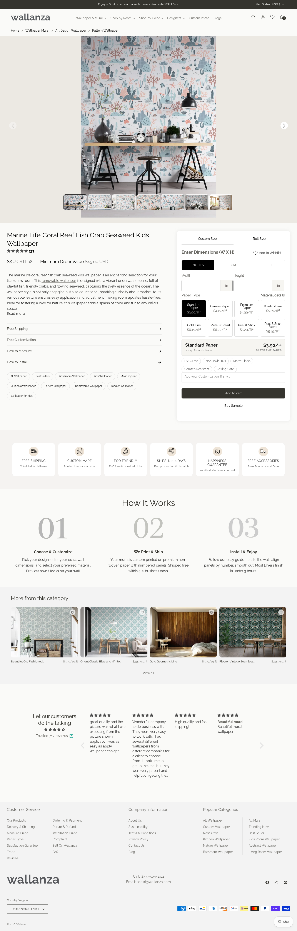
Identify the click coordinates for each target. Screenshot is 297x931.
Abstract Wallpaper (263, 845)
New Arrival (211, 833)
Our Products (16, 820)
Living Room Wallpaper (265, 852)
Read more (16, 313)
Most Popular (129, 376)
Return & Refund (64, 827)
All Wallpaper (18, 376)
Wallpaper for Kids (21, 395)
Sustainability (138, 827)
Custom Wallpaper (216, 827)
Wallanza (21, 924)
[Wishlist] (272, 17)
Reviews (12, 858)
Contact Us (136, 845)
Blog (131, 852)
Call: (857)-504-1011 (148, 876)
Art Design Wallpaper (70, 30)
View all (148, 673)
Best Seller (256, 833)
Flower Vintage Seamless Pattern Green (236, 662)
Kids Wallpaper (102, 376)
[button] (91, 18)
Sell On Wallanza (65, 845)
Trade (11, 852)
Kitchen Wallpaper (216, 839)
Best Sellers (42, 376)
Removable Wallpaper (88, 386)
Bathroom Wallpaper (218, 852)
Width (186, 275)
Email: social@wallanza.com (148, 882)
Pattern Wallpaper (105, 30)
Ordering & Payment (67, 820)
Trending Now (259, 827)
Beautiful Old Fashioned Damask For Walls (27, 662)
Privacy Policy (138, 839)
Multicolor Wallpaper (23, 386)
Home (15, 30)
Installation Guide (65, 833)
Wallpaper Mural (37, 30)
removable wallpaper (59, 281)
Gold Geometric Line (163, 661)
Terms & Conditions (142, 833)
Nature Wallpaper (216, 845)
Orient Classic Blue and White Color (100, 662)
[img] (54, 729)
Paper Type (15, 839)
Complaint (60, 839)
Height (239, 275)
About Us (135, 820)
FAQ (55, 852)
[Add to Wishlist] (72, 612)
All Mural (255, 820)
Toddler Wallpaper (122, 386)
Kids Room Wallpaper (71, 376)
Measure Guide (17, 833)
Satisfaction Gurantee (22, 845)
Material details (273, 295)
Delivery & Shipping (21, 827)
